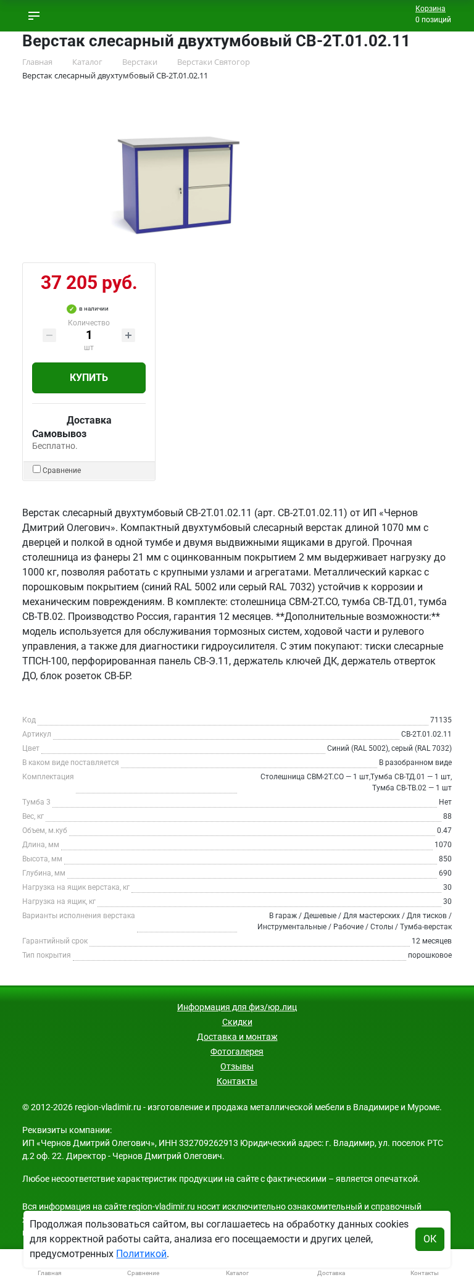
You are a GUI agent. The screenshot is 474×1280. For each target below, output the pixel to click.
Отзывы (237, 1066)
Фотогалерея (237, 1051)
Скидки (237, 1022)
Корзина (430, 8)
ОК (429, 1239)
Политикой (141, 1254)
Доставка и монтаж (237, 1037)
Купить (89, 377)
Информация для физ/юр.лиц (237, 1007)
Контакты (237, 1081)
